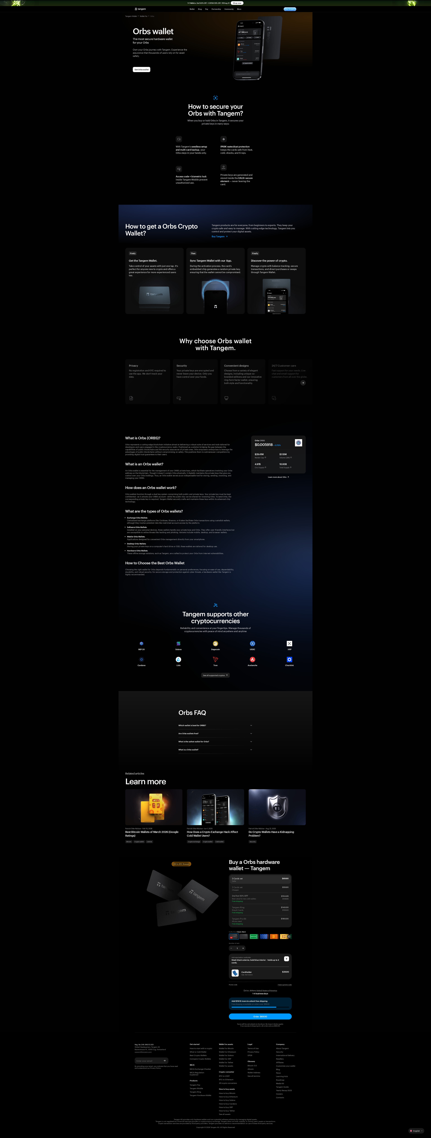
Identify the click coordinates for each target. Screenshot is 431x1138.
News (278, 1073)
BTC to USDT (224, 1076)
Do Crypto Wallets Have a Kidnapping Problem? (271, 833)
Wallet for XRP (225, 1058)
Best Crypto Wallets (198, 1055)
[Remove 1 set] (231, 948)
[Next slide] (303, 383)
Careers (279, 1094)
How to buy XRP (226, 1107)
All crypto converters (228, 1083)
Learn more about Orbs (277, 477)
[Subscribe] (165, 1060)
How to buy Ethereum (228, 1096)
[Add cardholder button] (286, 958)
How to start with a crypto (201, 1048)
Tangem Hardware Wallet (200, 1095)
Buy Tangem (290, 9)
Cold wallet (220, 842)
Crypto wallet (139, 842)
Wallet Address (254, 1072)
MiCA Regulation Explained (197, 1073)
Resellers (280, 1058)
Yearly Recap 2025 (284, 1090)
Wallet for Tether (226, 1062)
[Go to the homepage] (140, 9)
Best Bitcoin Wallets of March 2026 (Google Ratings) (151, 833)
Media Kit (280, 1083)
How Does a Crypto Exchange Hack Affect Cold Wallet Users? (212, 833)
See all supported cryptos (214, 675)
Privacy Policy (155, 1068)
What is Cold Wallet (198, 1052)
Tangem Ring (195, 1091)
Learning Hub (282, 1076)
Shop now (237, 3)
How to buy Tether (227, 1110)
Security (253, 842)
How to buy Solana (227, 1100)
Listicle (149, 842)
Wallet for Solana (226, 1055)
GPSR (250, 1055)
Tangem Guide (282, 1087)
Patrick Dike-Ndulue (133, 828)
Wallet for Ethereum (227, 1052)
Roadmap (280, 1080)
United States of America (267, 991)
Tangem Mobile (196, 1088)
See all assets (224, 1114)
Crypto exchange (194, 842)
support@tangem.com (143, 1052)
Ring (200, 9)
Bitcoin (128, 842)
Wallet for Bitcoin (226, 1048)
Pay (206, 9)
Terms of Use (253, 1048)
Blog (278, 1069)
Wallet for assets (226, 1066)
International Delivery (285, 1055)
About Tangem (282, 1048)
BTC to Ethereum (226, 1079)
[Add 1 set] (243, 948)
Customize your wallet (285, 1066)
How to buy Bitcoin (227, 1093)
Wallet (192, 9)
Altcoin (251, 1069)
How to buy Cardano (228, 1103)
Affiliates (280, 1062)
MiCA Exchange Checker (200, 1069)
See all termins (254, 1076)
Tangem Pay (195, 1085)
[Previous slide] (128, 383)
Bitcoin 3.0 (252, 1065)
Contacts (280, 1097)
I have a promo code (285, 985)
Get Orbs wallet (141, 69)
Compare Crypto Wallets (200, 1058)
